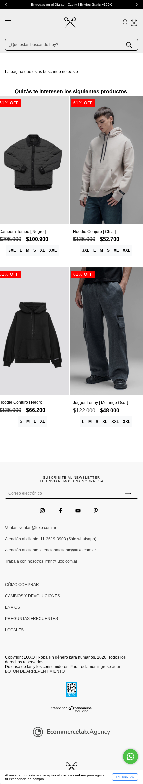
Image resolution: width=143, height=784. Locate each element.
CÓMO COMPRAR (22, 584)
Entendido (125, 776)
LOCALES (14, 630)
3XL (12, 250)
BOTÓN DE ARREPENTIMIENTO (35, 671)
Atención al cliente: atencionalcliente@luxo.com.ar (50, 550)
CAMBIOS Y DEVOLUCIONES (32, 596)
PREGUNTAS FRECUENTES (31, 618)
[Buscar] (134, 44)
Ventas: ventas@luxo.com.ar (30, 527)
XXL (53, 250)
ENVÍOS (12, 607)
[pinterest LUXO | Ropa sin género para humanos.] (96, 510)
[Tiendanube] (71, 711)
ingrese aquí (108, 666)
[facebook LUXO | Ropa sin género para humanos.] (60, 510)
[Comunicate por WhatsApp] (130, 756)
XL (42, 250)
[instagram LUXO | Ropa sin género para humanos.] (42, 510)
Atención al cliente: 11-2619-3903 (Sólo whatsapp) (50, 539)
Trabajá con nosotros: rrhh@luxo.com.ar (41, 561)
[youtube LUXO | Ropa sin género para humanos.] (78, 510)
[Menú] (8, 23)
